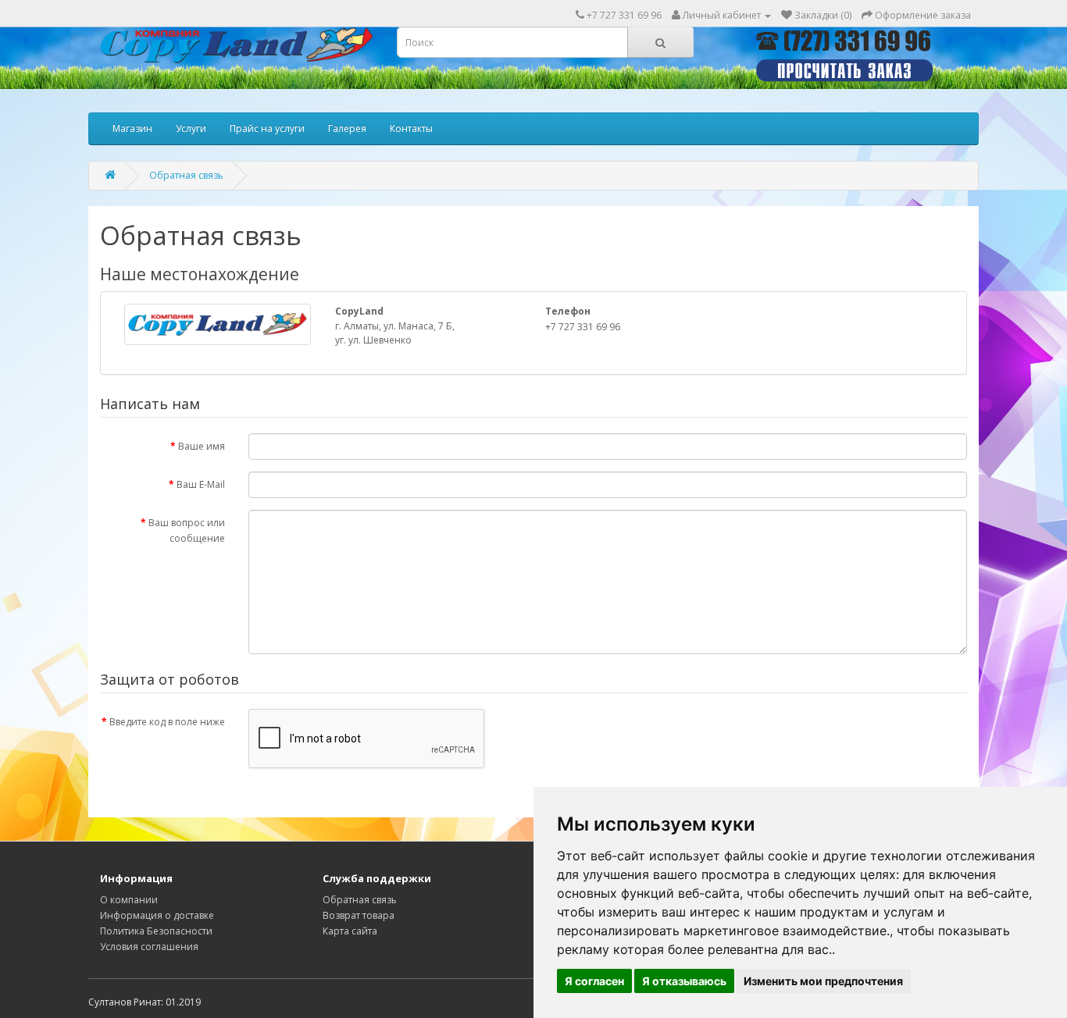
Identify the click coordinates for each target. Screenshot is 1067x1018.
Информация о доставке (157, 915)
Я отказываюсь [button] (684, 981)
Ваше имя (201, 446)
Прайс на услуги (267, 128)
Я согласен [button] (594, 981)
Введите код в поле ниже (167, 721)
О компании (129, 899)
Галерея (347, 128)
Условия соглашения (149, 946)
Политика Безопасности (156, 931)
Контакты (411, 128)
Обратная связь (186, 175)
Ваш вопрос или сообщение (186, 530)
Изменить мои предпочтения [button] (823, 981)
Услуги (191, 128)
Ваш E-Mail (201, 484)
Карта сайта (350, 931)
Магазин (132, 128)
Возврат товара (358, 915)
